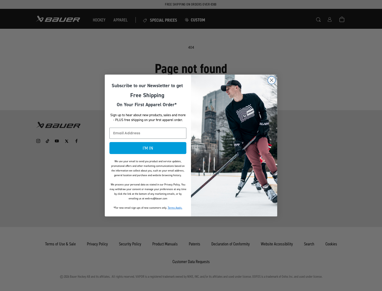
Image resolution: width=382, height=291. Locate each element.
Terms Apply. (175, 208)
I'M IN (148, 148)
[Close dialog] (271, 80)
